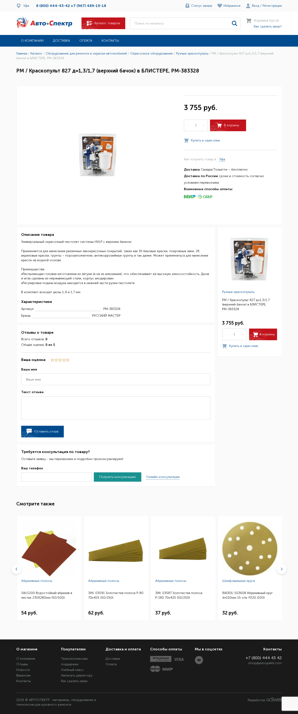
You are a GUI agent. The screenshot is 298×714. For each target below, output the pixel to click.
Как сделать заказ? (268, 26)
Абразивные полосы (36, 581)
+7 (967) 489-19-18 (88, 5)
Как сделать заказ (74, 681)
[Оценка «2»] (63, 360)
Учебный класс (72, 670)
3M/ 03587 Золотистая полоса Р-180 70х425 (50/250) (178, 595)
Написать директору (76, 675)
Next (282, 569)
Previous (16, 569)
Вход (255, 6)
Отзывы (22, 664)
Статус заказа (201, 6)
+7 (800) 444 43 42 (264, 657)
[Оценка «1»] (67, 360)
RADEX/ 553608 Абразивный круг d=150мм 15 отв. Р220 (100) (247, 595)
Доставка (61, 41)
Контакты (110, 41)
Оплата (85, 41)
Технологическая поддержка (74, 661)
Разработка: (257, 700)
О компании (32, 41)
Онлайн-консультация (162, 477)
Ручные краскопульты (238, 292)
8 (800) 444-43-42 (53, 5)
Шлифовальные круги (238, 581)
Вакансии (23, 675)
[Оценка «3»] (60, 360)
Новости (23, 670)
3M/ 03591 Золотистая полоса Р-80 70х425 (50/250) (115, 595)
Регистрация (272, 6)
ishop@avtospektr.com (265, 663)
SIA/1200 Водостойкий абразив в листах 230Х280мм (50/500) (46, 595)
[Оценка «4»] (56, 360)
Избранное (232, 6)
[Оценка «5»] (52, 360)
